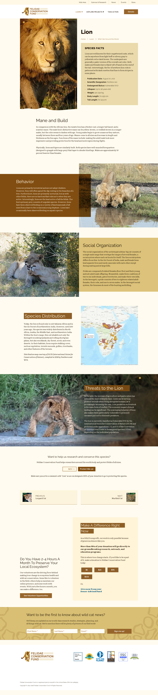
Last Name (59, 631)
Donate (131, 12)
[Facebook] (27, 669)
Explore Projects (94, 12)
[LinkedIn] (46, 669)
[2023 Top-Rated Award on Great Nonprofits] (88, 657)
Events (123, 2)
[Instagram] (32, 669)
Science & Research (98, 2)
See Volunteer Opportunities (36, 595)
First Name (32, 631)
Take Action (113, 12)
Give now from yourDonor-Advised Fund (91, 590)
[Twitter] (51, 669)
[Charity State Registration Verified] (133, 657)
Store (133, 2)
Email (84, 631)
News (113, 2)
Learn (78, 12)
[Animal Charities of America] (110, 657)
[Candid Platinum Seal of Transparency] (77, 657)
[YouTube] (42, 669)
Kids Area (82, 2)
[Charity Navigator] (122, 657)
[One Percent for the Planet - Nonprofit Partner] (99, 657)
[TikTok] (37, 669)
